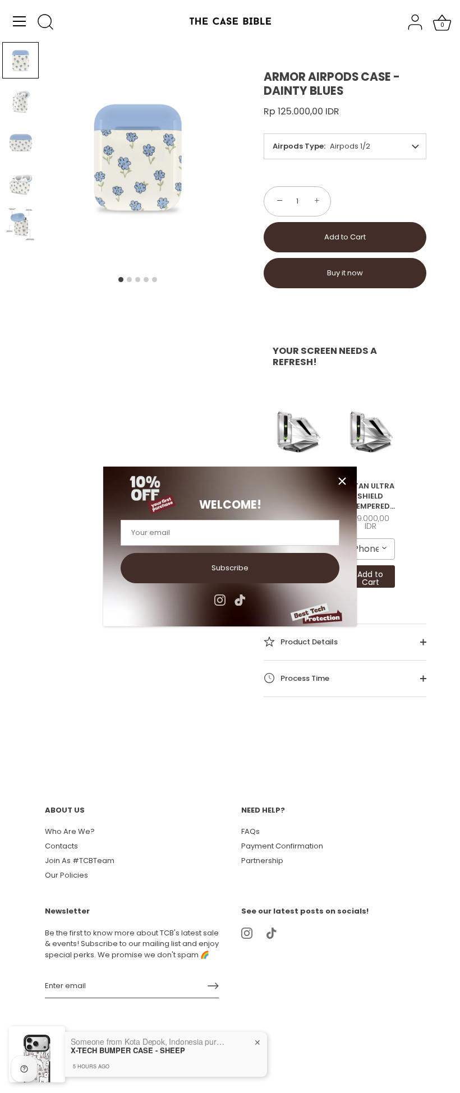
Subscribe (230, 567)
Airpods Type (298, 146)
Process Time (304, 678)
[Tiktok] (240, 599)
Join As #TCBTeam (79, 860)
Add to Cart (345, 237)
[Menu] (19, 21)
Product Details (308, 642)
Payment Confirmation (282, 846)
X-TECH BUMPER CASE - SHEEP (128, 1049)
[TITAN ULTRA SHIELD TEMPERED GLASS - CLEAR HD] (298, 432)
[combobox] (370, 549)
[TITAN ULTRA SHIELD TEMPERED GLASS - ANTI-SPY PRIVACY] (370, 432)
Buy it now (345, 273)
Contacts (61, 846)
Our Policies (66, 875)
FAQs (250, 831)
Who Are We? (70, 831)
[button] (20, 60)
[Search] (45, 23)
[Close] (342, 481)
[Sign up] (213, 985)
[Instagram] (220, 599)
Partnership (262, 860)
